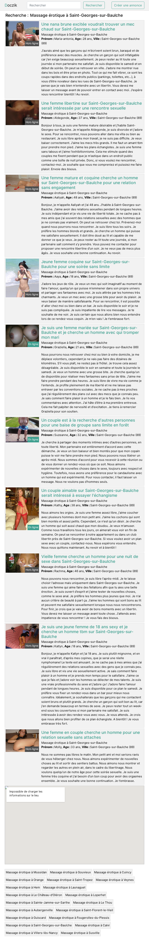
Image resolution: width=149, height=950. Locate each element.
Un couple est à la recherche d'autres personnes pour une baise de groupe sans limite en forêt (88, 422)
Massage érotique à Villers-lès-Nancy (32, 933)
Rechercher (94, 5)
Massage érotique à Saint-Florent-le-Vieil (84, 910)
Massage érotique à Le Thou (92, 902)
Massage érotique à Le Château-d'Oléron (34, 895)
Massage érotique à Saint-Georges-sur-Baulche (39, 925)
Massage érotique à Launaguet (64, 887)
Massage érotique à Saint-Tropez (70, 880)
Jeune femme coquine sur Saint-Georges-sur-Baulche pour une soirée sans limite (85, 264)
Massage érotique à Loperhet (85, 895)
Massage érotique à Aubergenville (29, 910)
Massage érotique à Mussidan (26, 872)
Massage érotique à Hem (23, 887)
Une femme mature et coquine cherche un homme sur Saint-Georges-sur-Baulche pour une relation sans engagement (89, 182)
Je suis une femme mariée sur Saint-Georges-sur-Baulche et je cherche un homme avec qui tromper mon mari (90, 332)
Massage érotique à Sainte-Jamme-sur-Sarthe (38, 902)
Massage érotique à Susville (80, 933)
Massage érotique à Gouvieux (70, 872)
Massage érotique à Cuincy (112, 872)
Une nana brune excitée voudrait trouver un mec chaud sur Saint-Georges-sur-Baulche (87, 26)
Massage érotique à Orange (25, 880)
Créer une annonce (128, 5)
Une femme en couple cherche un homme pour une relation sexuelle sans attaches (90, 735)
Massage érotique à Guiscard (26, 918)
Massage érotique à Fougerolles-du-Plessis (79, 918)
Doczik (11, 5)
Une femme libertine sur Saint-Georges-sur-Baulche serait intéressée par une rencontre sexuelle (91, 105)
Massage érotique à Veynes (115, 880)
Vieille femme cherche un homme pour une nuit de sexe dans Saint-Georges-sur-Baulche (89, 559)
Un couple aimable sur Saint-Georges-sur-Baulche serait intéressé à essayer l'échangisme (90, 493)
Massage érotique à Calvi (92, 925)
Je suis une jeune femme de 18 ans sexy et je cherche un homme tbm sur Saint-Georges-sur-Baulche (87, 631)
